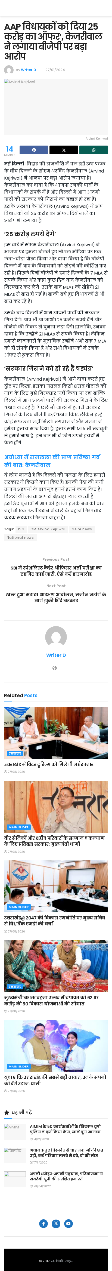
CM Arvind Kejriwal (48, 529)
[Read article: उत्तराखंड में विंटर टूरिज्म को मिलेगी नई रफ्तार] (56, 733)
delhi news (82, 529)
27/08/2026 (16, 772)
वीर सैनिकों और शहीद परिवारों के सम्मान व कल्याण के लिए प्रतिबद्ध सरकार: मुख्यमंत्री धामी (54, 841)
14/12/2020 (41, 1139)
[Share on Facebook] (34, 150)
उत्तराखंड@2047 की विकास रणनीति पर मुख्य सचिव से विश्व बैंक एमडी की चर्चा (54, 921)
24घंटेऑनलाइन (62, 1261)
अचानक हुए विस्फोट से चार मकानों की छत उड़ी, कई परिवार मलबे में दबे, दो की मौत (66, 1152)
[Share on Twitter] (63, 150)
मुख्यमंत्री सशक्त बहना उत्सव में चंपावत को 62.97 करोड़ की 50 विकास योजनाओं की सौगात (51, 1001)
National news (20, 537)
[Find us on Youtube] (68, 1223)
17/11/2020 (40, 1163)
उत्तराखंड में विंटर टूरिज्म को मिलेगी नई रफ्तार (49, 764)
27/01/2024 (55, 69)
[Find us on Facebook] (43, 1223)
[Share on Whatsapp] (93, 150)
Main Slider (19, 827)
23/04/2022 (42, 1186)
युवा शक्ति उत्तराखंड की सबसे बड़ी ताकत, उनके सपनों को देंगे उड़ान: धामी (55, 1080)
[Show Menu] (105, 8)
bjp (21, 529)
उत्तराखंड (15, 753)
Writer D (28, 69)
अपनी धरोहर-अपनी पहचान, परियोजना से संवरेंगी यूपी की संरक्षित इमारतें (66, 1176)
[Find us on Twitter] (56, 1224)
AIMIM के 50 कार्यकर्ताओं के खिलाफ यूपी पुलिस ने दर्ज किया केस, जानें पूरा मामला (65, 1129)
